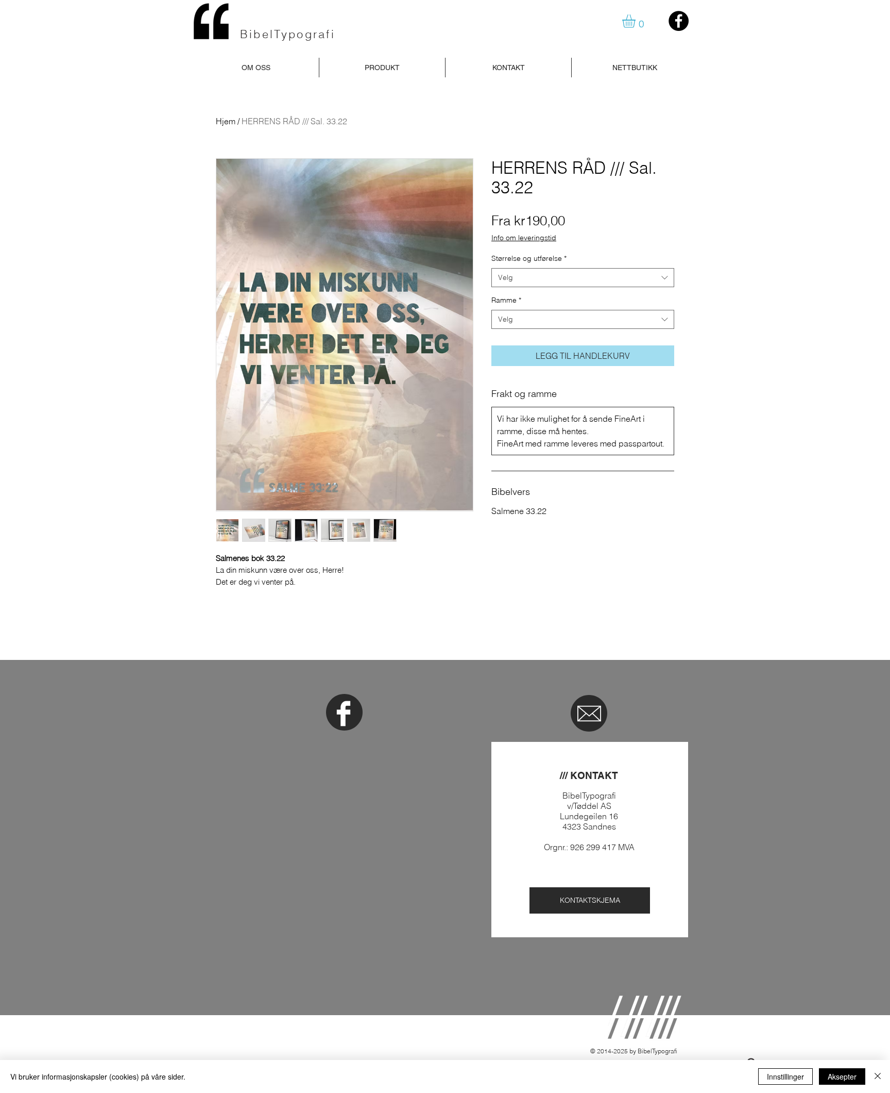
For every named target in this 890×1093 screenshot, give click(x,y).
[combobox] (582, 278)
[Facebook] (679, 21)
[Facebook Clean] (343, 713)
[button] (636, 21)
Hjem (225, 121)
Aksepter (842, 1076)
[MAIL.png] (589, 713)
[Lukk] (877, 1076)
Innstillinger (785, 1076)
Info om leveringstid (523, 237)
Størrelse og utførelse (529, 258)
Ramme (506, 300)
